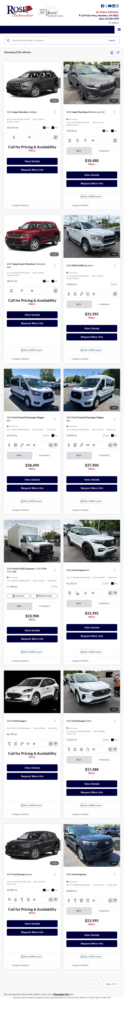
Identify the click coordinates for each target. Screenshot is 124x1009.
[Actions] (55, 112)
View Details (32, 161)
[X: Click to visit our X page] (106, 6)
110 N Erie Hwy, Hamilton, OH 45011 (99, 15)
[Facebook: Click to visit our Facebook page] (102, 6)
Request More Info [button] (32, 170)
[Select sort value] (117, 52)
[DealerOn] (61, 994)
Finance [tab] (104, 151)
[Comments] (56, 137)
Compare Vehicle (20, 205)
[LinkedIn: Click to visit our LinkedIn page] (113, 6)
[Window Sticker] (56, 445)
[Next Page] (99, 984)
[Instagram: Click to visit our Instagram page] (117, 6)
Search (112, 40)
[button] (57, 83)
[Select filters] (112, 52)
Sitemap (39, 998)
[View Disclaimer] (30, 137)
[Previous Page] (94, 984)
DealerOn (31, 998)
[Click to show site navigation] (119, 29)
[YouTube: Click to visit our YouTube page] (109, 6)
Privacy (46, 998)
